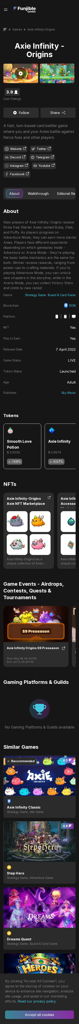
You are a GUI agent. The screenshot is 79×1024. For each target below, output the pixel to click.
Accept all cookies (39, 1015)
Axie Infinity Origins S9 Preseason (33, 648)
